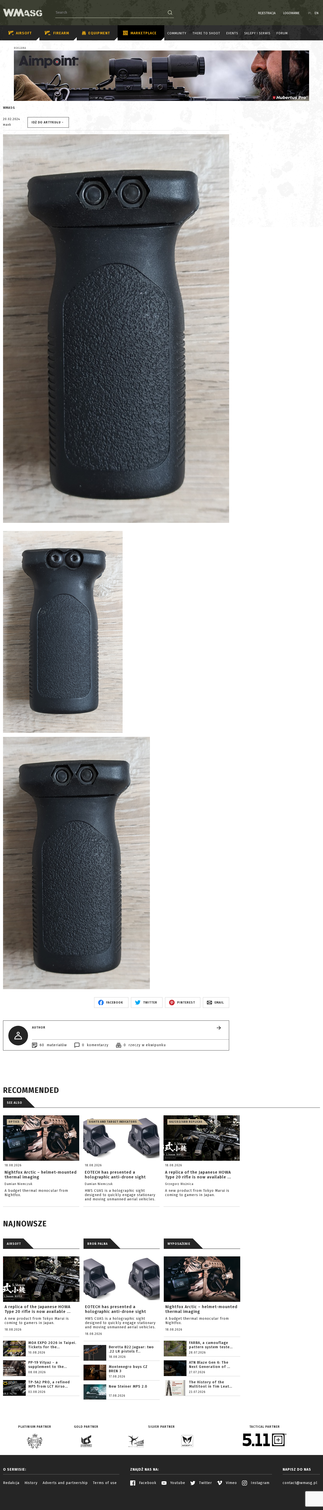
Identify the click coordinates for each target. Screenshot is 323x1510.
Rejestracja (267, 13)
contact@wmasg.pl (300, 1483)
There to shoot (206, 33)
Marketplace (143, 33)
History (31, 1483)
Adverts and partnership (65, 1483)
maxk (7, 124)
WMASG (9, 108)
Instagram (260, 1483)
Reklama (20, 48)
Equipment (99, 33)
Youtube (177, 1483)
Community (176, 33)
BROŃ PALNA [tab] (97, 1244)
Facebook (147, 1483)
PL (310, 13)
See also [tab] (14, 1102)
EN (317, 13)
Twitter (205, 1483)
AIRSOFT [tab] (14, 1244)
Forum (282, 33)
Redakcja (11, 1483)
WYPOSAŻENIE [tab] (179, 1244)
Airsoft (24, 33)
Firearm (61, 33)
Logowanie (291, 13)
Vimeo (231, 1483)
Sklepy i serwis (257, 33)
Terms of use (105, 1483)
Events (232, 33)
